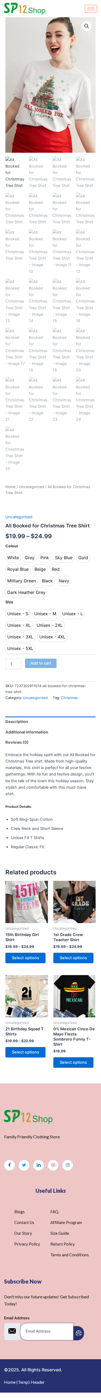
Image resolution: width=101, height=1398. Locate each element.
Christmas (69, 697)
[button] (87, 26)
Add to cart (40, 663)
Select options (25, 957)
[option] (13, 557)
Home (10, 487)
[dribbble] (53, 1165)
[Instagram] (67, 1165)
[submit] (78, 1333)
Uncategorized (31, 487)
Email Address (17, 1318)
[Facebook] (9, 1165)
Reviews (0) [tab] (17, 742)
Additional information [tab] (26, 732)
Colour (11, 546)
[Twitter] (24, 1165)
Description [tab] (16, 721)
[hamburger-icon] (91, 9)
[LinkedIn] (38, 1165)
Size (9, 602)
